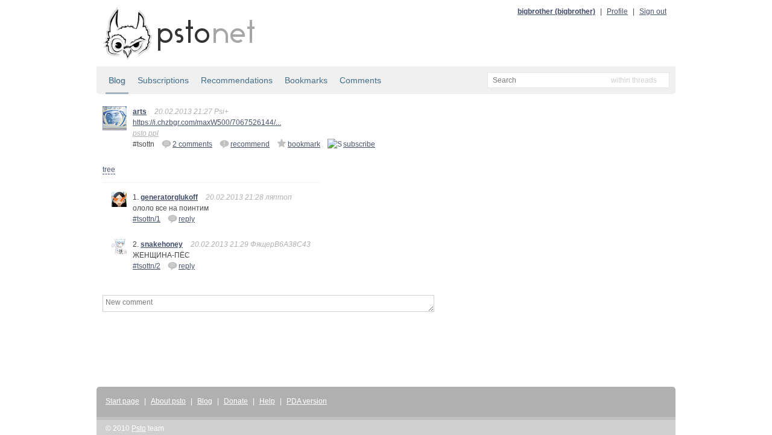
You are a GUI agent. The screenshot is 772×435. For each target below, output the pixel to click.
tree (109, 169)
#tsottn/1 (146, 219)
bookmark (304, 144)
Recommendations (237, 80)
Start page (122, 401)
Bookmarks (306, 80)
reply (187, 219)
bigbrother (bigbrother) (556, 11)
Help (267, 401)
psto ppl (146, 133)
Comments (360, 80)
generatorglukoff (169, 197)
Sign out (652, 11)
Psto (138, 428)
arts (140, 111)
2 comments (192, 144)
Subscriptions (163, 80)
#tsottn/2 (146, 266)
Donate (236, 401)
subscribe (359, 144)
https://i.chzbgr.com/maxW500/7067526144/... (207, 122)
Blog (117, 80)
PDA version (306, 401)
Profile (617, 11)
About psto (168, 401)
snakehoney (162, 244)
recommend (250, 144)
